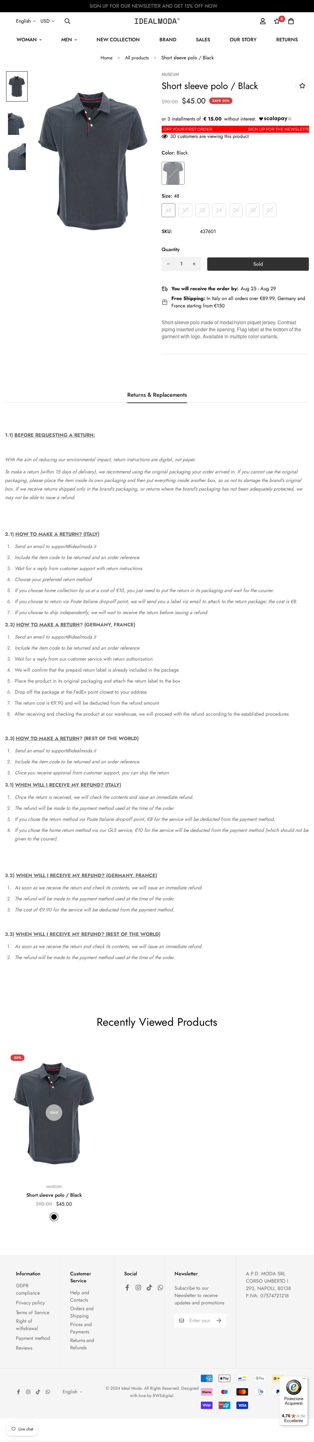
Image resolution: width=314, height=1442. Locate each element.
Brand (167, 39)
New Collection (118, 39)
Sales (203, 39)
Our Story (243, 39)
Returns (287, 39)
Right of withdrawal (27, 1325)
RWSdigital (163, 1395)
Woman (27, 39)
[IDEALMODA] (157, 21)
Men (66, 39)
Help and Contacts (79, 1296)
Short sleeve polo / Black (54, 1195)
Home (107, 57)
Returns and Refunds (82, 1344)
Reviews (24, 1347)
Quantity (171, 249)
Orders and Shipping (82, 1312)
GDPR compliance (28, 1289)
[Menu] (304, 1380)
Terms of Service (32, 1312)
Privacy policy (30, 1302)
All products (137, 57)
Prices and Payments (81, 1328)
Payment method (33, 1338)
